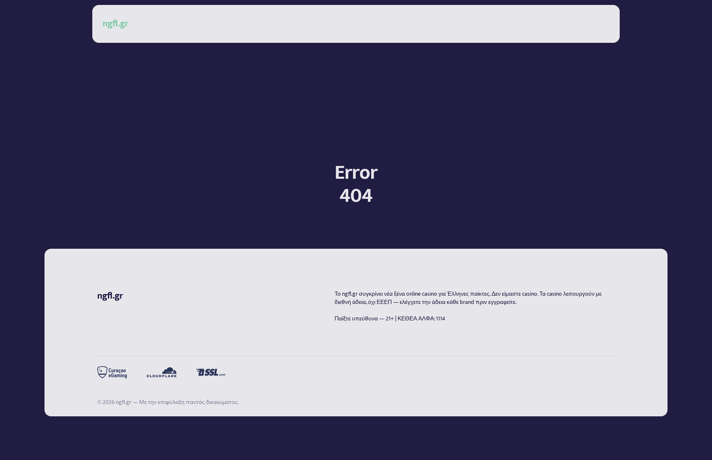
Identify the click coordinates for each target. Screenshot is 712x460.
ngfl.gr (350, 294)
